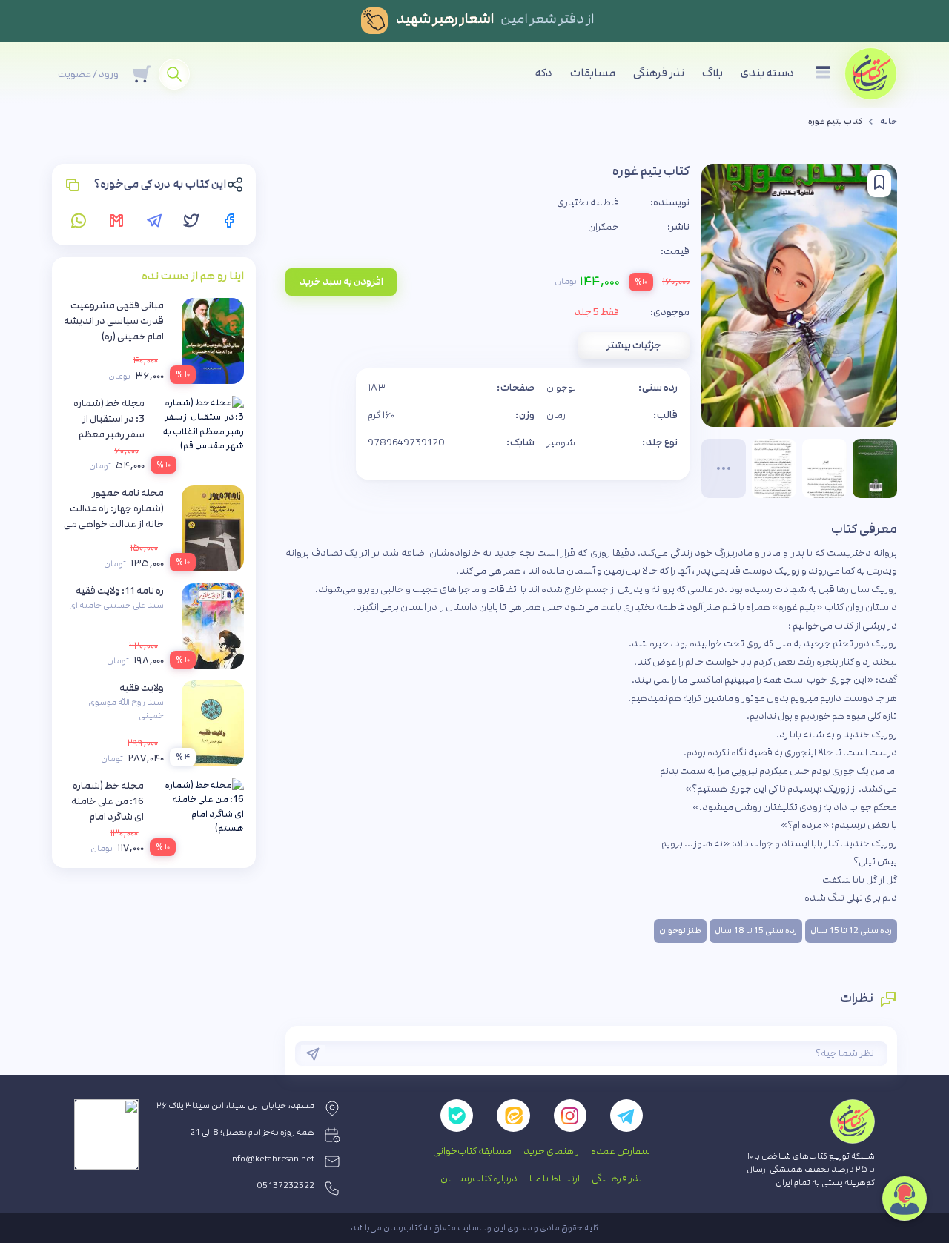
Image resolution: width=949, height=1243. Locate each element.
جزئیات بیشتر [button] (633, 345)
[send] (313, 1054)
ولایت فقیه (141, 688)
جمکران (603, 226)
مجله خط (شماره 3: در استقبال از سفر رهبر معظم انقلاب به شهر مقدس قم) (109, 434)
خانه (888, 121)
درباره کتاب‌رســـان (479, 1178)
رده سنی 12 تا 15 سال (851, 931)
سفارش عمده (620, 1151)
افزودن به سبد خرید (341, 281)
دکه (543, 73)
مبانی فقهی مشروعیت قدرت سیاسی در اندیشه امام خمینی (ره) (114, 321)
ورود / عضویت (88, 74)
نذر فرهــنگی (617, 1178)
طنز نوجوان (680, 931)
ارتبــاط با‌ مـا (554, 1178)
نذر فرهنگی (658, 73)
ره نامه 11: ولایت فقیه (120, 590)
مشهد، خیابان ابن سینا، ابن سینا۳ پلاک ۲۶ (235, 1106)
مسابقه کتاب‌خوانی (472, 1151)
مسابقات (592, 73)
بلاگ (712, 73)
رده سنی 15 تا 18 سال (756, 931)
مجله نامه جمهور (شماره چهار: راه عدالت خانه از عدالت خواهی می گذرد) (114, 516)
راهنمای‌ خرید (551, 1151)
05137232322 (285, 1186)
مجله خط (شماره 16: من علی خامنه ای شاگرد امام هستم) (107, 809)
